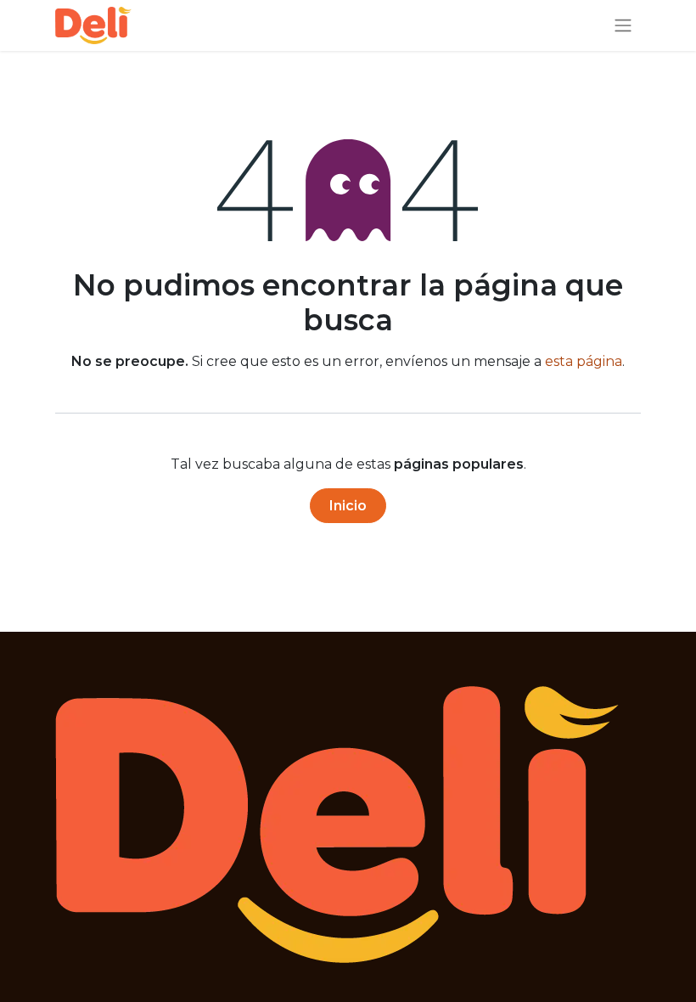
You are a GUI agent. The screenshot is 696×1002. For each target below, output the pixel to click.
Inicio (348, 506)
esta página (583, 361)
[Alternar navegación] (623, 26)
